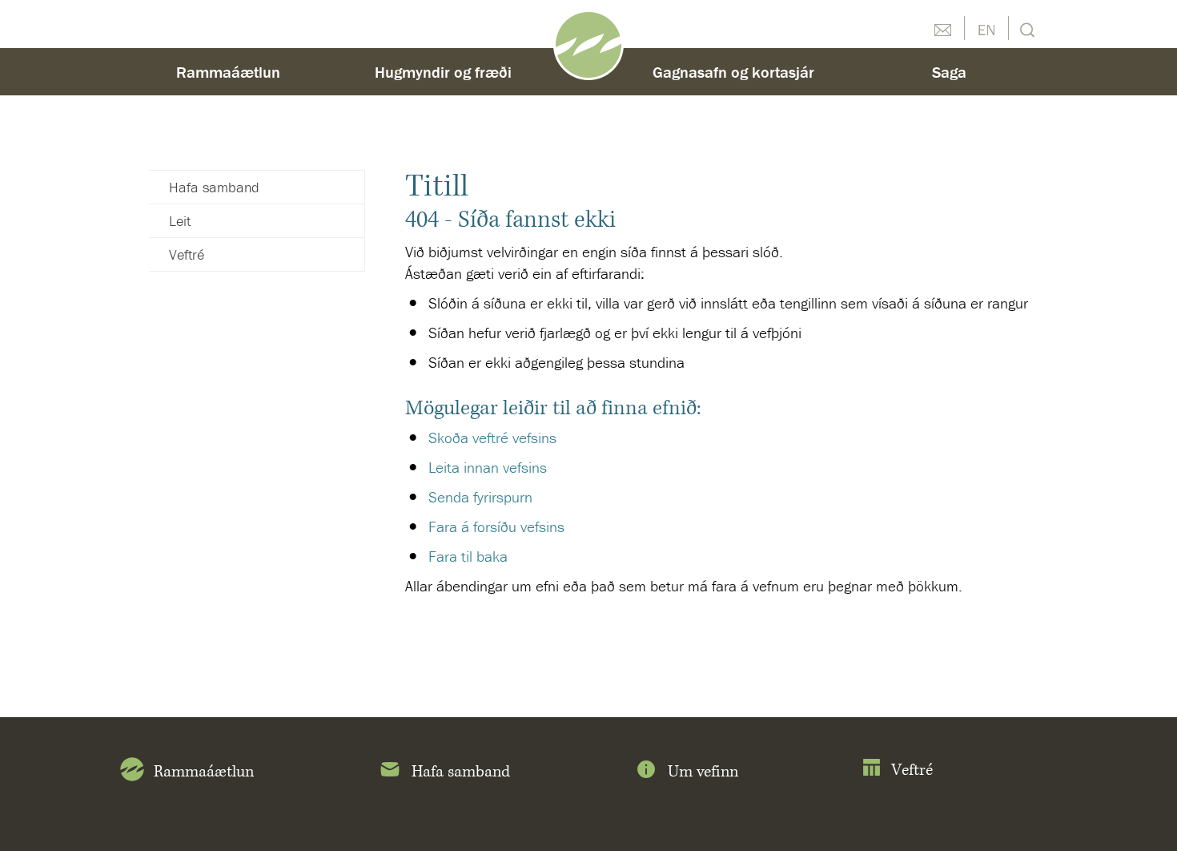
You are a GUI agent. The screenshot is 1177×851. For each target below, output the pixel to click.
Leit (1025, 28)
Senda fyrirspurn (480, 496)
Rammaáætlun (228, 72)
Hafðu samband (942, 28)
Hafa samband (214, 187)
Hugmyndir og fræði (443, 72)
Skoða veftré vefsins (492, 437)
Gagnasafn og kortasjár (733, 72)
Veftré (186, 254)
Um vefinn (703, 772)
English (986, 28)
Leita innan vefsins (487, 467)
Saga (949, 72)
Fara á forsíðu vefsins (496, 526)
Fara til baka (468, 556)
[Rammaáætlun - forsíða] (588, 43)
